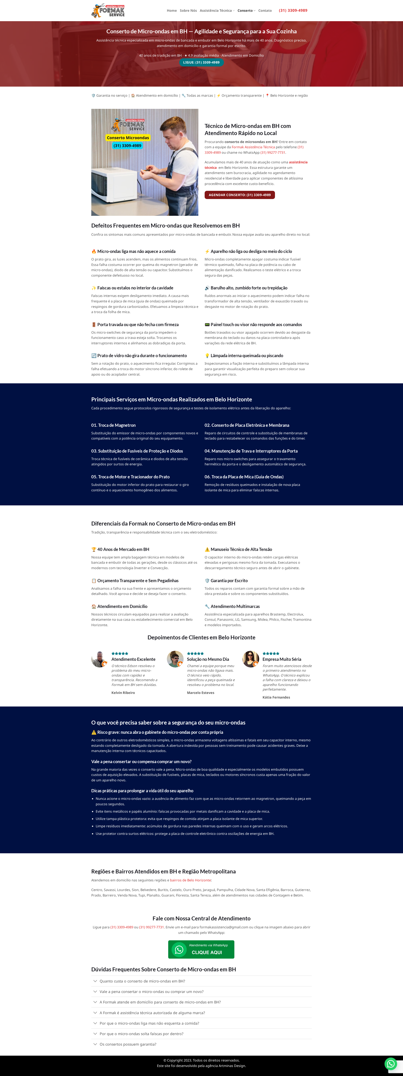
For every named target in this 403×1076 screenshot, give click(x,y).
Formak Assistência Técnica (253, 147)
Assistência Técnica (216, 10)
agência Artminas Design (225, 1065)
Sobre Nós (188, 10)
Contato (265, 10)
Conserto (245, 10)
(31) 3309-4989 (293, 10)
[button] (391, 1064)
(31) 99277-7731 (272, 152)
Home (172, 10)
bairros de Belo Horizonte (190, 880)
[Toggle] (95, 981)
